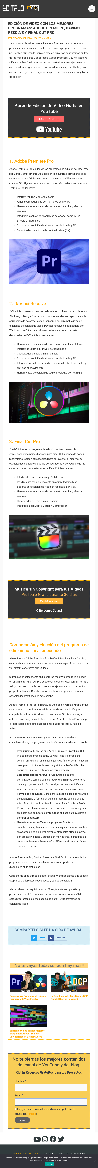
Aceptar (49, 1164)
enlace (32, 1113)
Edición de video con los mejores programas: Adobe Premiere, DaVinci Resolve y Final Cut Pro (27, 1033)
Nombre (20, 1081)
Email (19, 1095)
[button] (39, 938)
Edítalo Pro (53, 1153)
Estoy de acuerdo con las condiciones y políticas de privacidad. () (45, 1111)
